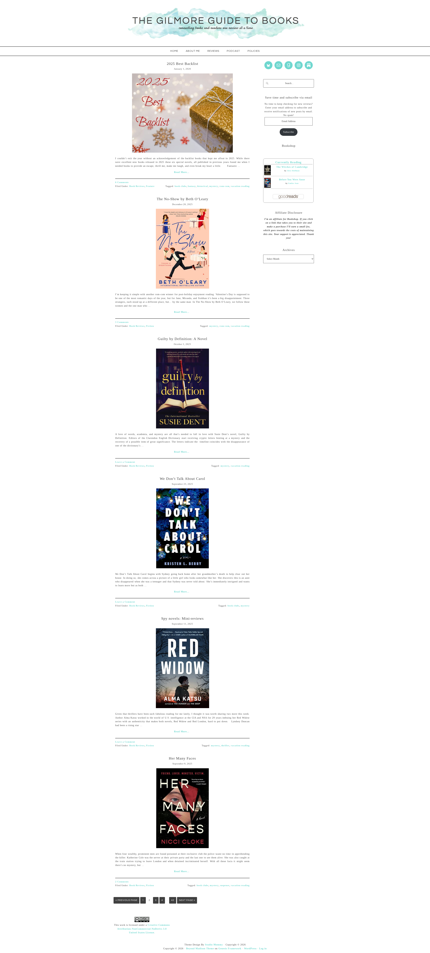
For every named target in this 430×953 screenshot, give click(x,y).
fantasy (192, 186)
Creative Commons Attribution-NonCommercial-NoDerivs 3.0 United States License (143, 929)
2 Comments (122, 881)
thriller (225, 745)
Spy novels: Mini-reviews (182, 618)
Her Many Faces (182, 758)
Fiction (150, 326)
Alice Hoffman (293, 171)
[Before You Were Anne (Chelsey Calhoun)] (267, 187)
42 (172, 900)
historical (202, 186)
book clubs (180, 186)
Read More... (181, 172)
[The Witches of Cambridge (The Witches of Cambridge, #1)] (267, 174)
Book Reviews (137, 186)
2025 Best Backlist (182, 64)
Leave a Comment (125, 462)
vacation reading (240, 186)
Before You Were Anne (292, 179)
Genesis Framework (229, 948)
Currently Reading (288, 162)
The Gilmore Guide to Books (215, 23)
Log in (263, 948)
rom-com (224, 186)
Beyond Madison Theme (200, 948)
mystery (213, 186)
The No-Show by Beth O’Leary (182, 199)
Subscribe (288, 132)
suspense (224, 885)
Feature (150, 186)
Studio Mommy (214, 944)
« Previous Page (126, 900)
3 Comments (122, 322)
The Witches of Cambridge (292, 167)
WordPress (250, 948)
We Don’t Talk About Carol (182, 478)
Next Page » (187, 900)
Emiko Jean (293, 183)
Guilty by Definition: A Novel (182, 339)
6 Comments (122, 182)
